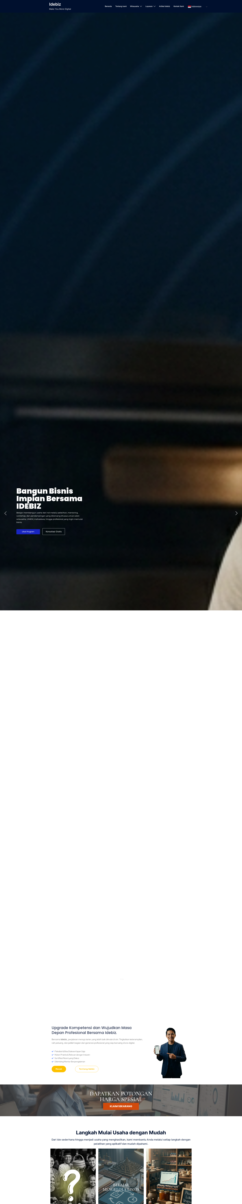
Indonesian (196, 7)
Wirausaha (134, 6)
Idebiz (55, 4)
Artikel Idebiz (164, 6)
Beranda (108, 6)
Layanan (149, 6)
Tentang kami (121, 6)
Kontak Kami (179, 6)
